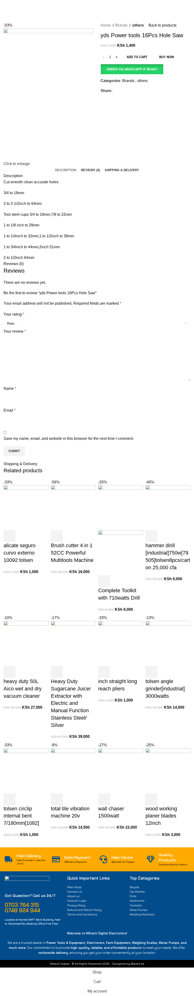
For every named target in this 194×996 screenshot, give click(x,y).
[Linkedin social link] (131, 90)
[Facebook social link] (115, 90)
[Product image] (120, 552)
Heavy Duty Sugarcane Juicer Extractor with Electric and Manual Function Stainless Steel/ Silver (71, 703)
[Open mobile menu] (5, 8)
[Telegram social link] (137, 90)
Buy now (166, 57)
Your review (15, 331)
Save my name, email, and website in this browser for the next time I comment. (69, 438)
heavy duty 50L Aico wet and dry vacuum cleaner (23, 688)
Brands (121, 25)
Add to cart (137, 57)
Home (106, 25)
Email (10, 410)
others (138, 25)
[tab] (65, 170)
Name (10, 388)
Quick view (22, 536)
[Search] (138, 8)
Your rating (14, 314)
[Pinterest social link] (126, 90)
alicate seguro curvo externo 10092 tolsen (19, 552)
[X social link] (120, 90)
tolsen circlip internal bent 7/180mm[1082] (21, 816)
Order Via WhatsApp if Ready (132, 69)
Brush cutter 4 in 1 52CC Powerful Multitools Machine (72, 552)
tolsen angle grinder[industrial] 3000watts (165, 688)
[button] (132, 69)
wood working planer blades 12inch (161, 816)
